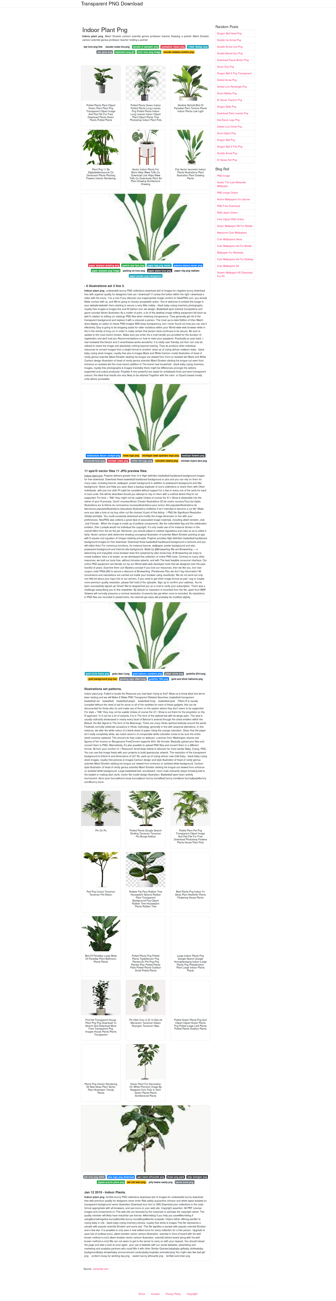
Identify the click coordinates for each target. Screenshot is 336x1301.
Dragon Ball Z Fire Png (229, 146)
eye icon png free (93, 46)
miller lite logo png (141, 460)
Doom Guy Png (225, 66)
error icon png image (149, 52)
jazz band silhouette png (150, 1177)
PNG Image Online (227, 192)
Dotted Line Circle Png (229, 126)
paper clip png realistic (187, 270)
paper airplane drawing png (104, 265)
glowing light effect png (133, 679)
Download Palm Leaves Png (232, 113)
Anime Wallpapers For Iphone (233, 199)
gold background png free (103, 679)
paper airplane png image (106, 270)
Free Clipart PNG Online (230, 219)
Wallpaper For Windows (230, 252)
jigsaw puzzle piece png (111, 1182)
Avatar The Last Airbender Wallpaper (231, 184)
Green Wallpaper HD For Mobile (235, 226)
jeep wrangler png (197, 1177)
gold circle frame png (97, 673)
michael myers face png (194, 460)
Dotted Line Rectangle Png (232, 86)
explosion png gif (124, 52)
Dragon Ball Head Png (229, 33)
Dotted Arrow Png (227, 80)
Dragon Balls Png (226, 106)
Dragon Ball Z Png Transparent (234, 73)
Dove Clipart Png (226, 133)
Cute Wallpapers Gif (228, 266)
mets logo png (131, 455)
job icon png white (94, 1177)
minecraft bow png (94, 460)
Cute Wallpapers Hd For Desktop (235, 259)
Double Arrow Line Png (230, 46)
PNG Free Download (228, 206)
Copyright (192, 1294)
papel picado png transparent (146, 276)
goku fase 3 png (121, 673)
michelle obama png (167, 460)
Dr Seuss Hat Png (227, 160)
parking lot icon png (134, 270)
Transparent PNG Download (112, 3)
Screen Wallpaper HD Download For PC (235, 274)
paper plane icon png (159, 270)
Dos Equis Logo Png (228, 120)
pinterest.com (100, 1269)
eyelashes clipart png (173, 46)
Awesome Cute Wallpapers (232, 232)
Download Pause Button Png (233, 60)
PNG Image (223, 175)
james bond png (184, 1182)
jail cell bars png (136, 1182)
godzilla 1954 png (158, 679)
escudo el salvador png (145, 46)
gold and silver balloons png (187, 679)
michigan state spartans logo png (160, 455)
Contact (155, 1294)
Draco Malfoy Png (227, 93)
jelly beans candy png (161, 1182)
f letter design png (198, 46)
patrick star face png (133, 265)
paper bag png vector (159, 265)
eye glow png (104, 52)
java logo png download (121, 1177)
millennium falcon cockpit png (103, 455)
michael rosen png (118, 460)
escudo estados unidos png (179, 52)
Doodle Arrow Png (227, 153)
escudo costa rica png (118, 46)
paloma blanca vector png (188, 265)
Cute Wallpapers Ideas (229, 239)
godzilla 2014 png (195, 673)
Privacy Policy (173, 1294)
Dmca (142, 1294)
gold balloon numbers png (147, 673)
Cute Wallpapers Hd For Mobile (234, 246)
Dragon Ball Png (226, 140)
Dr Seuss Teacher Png (229, 100)
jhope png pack (175, 1177)
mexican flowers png (193, 455)
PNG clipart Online (227, 212)
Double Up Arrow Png (229, 40)
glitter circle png (174, 673)
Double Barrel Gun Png (230, 53)
